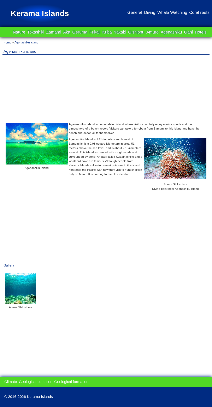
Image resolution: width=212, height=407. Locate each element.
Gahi (188, 32)
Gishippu (136, 32)
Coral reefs (199, 12)
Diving (149, 12)
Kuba (107, 32)
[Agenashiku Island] (37, 163)
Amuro (152, 32)
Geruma (79, 32)
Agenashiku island (26, 42)
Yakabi (120, 32)
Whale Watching (172, 12)
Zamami (53, 32)
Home (7, 42)
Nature (19, 32)
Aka (66, 32)
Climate (10, 382)
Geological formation (71, 382)
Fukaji (94, 32)
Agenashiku (171, 32)
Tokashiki (35, 32)
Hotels (200, 32)
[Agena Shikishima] (175, 178)
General (134, 12)
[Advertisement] (106, 87)
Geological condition (35, 382)
